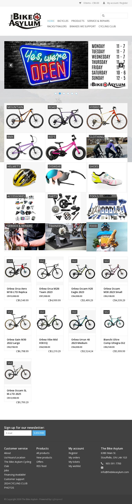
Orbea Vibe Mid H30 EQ (48, 341)
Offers (39, 461)
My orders (74, 457)
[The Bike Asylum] (25, 21)
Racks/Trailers (57, 26)
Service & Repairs (98, 20)
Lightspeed (57, 499)
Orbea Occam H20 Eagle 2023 (82, 290)
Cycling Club (107, 26)
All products (43, 453)
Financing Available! (15, 474)
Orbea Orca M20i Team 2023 (49, 290)
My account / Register (117, 3)
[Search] (102, 16)
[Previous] (11, 65)
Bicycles (62, 20)
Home (50, 20)
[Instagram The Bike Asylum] (125, 427)
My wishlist (75, 466)
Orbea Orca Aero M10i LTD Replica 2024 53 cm (17, 290)
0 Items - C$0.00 (91, 3)
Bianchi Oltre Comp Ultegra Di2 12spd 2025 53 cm (114, 341)
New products (44, 457)
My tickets (74, 461)
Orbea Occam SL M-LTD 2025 (16, 392)
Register (73, 453)
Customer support (14, 479)
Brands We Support (83, 26)
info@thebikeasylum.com (115, 472)
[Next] (121, 65)
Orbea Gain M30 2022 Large (16, 341)
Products (77, 20)
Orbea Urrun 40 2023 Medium (80, 341)
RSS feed (41, 466)
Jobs (6, 470)
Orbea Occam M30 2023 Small (113, 290)
